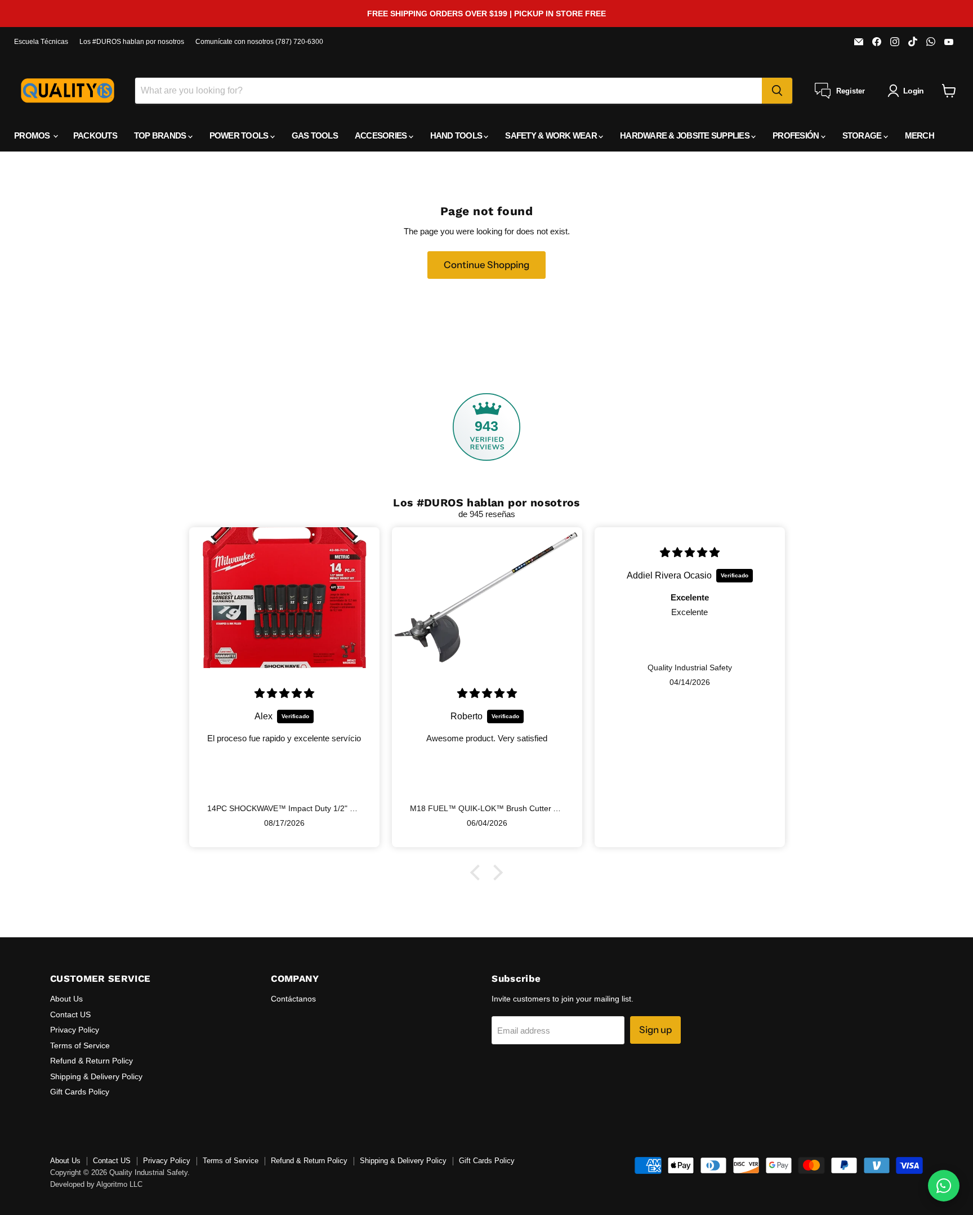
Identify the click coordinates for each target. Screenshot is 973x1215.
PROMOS (33, 135)
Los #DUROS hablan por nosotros (131, 42)
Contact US (70, 1014)
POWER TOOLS (239, 135)
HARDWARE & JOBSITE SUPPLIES (685, 135)
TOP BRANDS (161, 135)
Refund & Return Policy (91, 1060)
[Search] (777, 91)
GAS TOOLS (315, 135)
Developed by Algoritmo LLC (96, 1184)
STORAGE (862, 135)
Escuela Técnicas (41, 42)
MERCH (919, 135)
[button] (478, 872)
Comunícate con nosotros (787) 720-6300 (259, 42)
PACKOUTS (95, 135)
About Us (66, 998)
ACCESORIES (382, 135)
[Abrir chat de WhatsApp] (943, 1185)
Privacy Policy (74, 1029)
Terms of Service (80, 1045)
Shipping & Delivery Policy (96, 1076)
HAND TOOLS (457, 135)
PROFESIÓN (797, 135)
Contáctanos (293, 998)
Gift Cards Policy (79, 1091)
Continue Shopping (486, 264)
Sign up (655, 1029)
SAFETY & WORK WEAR (552, 135)
